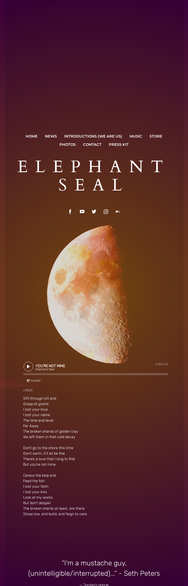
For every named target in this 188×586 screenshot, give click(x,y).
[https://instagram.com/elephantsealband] (106, 211)
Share (36, 380)
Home (32, 136)
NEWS (51, 136)
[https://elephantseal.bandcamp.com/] (118, 211)
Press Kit (119, 144)
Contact (92, 144)
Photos (67, 144)
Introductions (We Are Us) (93, 136)
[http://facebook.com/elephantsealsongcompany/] (70, 211)
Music (136, 136)
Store (155, 136)
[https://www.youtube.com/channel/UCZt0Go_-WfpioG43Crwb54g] (82, 211)
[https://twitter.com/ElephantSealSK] (94, 211)
